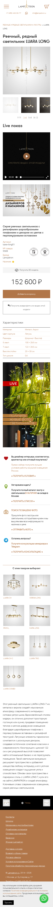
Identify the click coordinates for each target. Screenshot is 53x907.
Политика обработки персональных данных (25, 866)
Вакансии (10, 838)
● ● (27, 552)
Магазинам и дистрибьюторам (19, 825)
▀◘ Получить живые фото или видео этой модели (26, 308)
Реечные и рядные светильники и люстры (22, 25)
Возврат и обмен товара (16, 853)
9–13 (35, 117)
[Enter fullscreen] (47, 177)
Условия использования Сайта (19, 861)
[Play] (6, 177)
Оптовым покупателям (16, 833)
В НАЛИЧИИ (31, 493)
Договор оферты (13, 857)
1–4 (25, 117)
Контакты (10, 817)
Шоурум (9, 821)
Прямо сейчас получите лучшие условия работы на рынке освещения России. (29, 468)
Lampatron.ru (14, 873)
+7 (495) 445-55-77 (13, 13)
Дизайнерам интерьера (16, 829)
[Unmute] (17, 177)
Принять (8, 902)
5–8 (30, 117)
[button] (8, 70)
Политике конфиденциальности (24, 891)
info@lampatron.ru (39, 13)
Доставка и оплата (14, 849)
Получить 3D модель (28, 270)
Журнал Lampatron (14, 842)
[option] (26, 70)
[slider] (32, 177)
